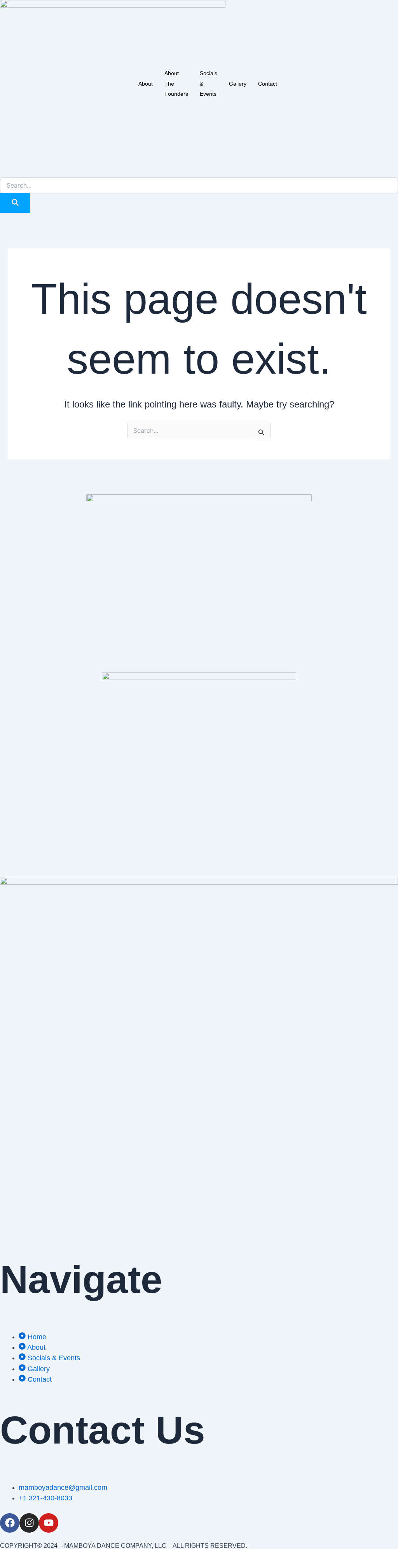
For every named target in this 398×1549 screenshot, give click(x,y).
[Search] (15, 203)
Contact (267, 84)
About (145, 84)
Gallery (237, 84)
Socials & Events (208, 83)
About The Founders (176, 83)
